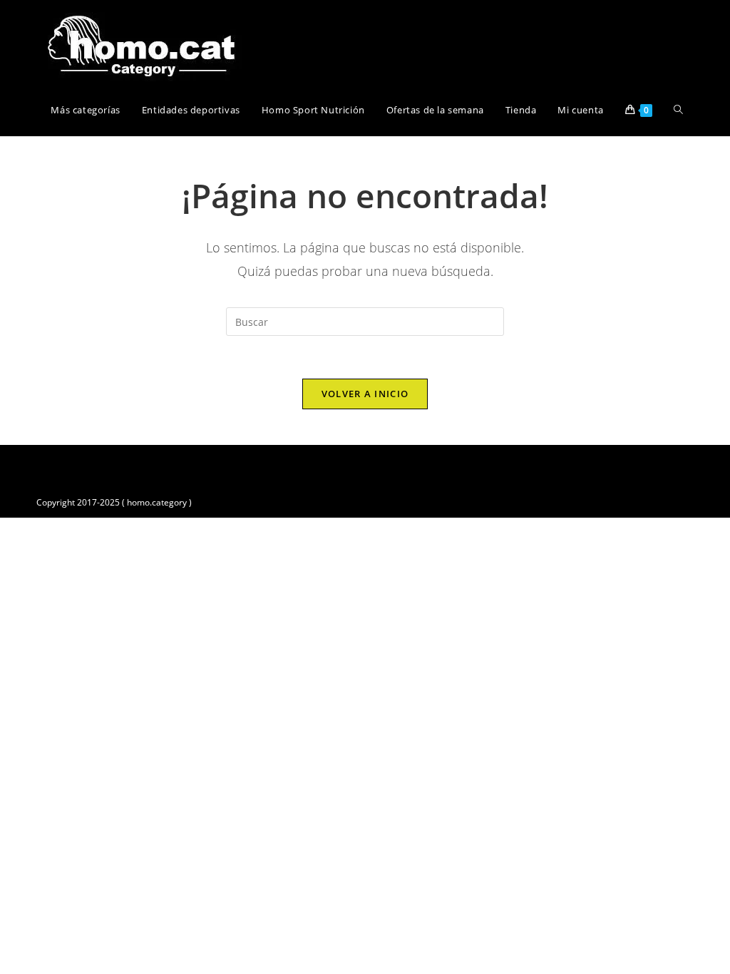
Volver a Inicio (365, 393)
